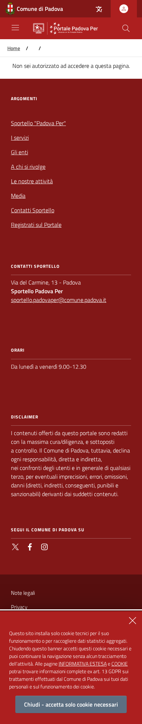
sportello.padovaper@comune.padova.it (58, 299)
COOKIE (119, 663)
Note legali (23, 593)
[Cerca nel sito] (126, 28)
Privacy (19, 607)
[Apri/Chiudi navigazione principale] (15, 27)
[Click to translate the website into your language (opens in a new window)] (99, 8)
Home (13, 48)
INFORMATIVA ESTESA (83, 663)
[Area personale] (124, 8)
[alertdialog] (71, 667)
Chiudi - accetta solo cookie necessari (71, 704)
